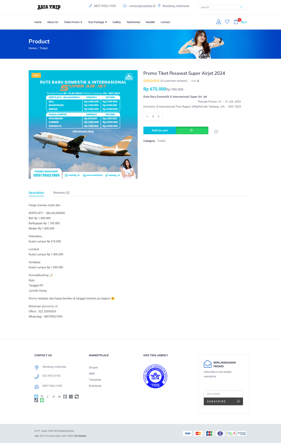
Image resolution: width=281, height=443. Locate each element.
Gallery (117, 22)
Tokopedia (95, 379)
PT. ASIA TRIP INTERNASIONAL (56, 431)
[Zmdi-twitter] (53, 396)
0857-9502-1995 (105, 6)
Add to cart (160, 130)
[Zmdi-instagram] (42, 396)
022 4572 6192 (52, 375)
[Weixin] (76, 396)
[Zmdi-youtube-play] (59, 396)
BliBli (92, 373)
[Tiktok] (36, 400)
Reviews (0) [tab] (61, 193)
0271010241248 (50, 435)
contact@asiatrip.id (142, 6)
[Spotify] (42, 400)
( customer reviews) (173, 81)
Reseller (150, 22)
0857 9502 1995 (52, 385)
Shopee (93, 367)
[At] (65, 396)
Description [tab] (36, 193)
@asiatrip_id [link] (50, 306)
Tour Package (96, 22)
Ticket (44, 48)
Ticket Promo (72, 22)
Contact (165, 22)
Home (37, 22)
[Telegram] (36, 396)
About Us (52, 22)
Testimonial (133, 22)
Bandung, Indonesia (176, 6)
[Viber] (71, 396)
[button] (240, 22)
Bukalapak (95, 385)
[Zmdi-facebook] (48, 396)
